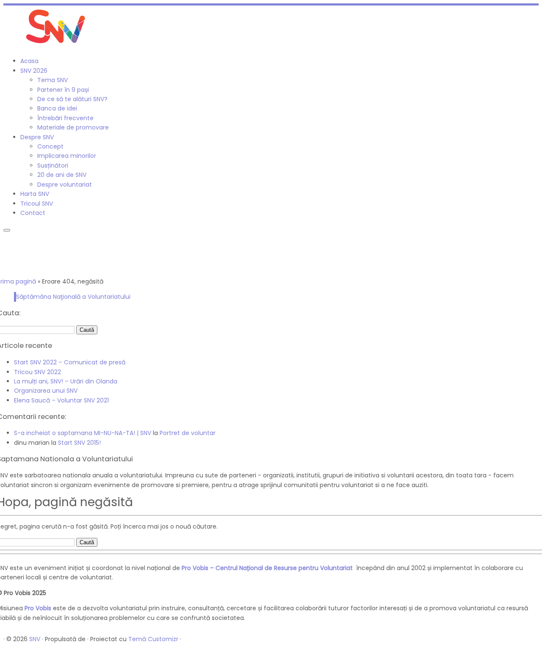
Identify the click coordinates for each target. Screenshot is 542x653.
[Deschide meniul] (6, 230)
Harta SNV (34, 194)
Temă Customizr (153, 639)
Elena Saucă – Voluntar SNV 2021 (61, 400)
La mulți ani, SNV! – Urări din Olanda (65, 381)
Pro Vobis (38, 608)
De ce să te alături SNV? (72, 99)
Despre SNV (37, 137)
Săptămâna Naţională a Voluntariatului (73, 296)
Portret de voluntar (188, 433)
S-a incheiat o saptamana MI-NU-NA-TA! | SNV (82, 433)
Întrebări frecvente (65, 118)
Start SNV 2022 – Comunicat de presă (69, 362)
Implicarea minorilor (66, 156)
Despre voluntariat (64, 184)
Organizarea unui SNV (45, 390)
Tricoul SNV (36, 203)
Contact (32, 213)
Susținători (52, 165)
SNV (34, 639)
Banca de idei (57, 108)
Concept (50, 146)
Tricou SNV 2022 (37, 372)
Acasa (29, 61)
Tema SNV (52, 80)
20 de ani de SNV (61, 175)
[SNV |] (56, 45)
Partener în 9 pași (63, 89)
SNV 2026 (33, 70)
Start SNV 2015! (79, 442)
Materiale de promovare (73, 127)
